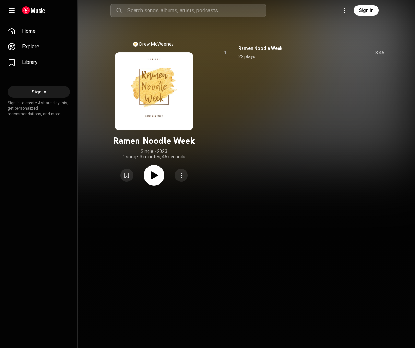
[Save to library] (127, 175)
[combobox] (196, 10)
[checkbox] (380, 52)
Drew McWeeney (156, 44)
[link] (39, 31)
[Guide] (12, 10)
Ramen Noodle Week (260, 48)
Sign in (366, 10)
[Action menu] (181, 175)
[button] (126, 175)
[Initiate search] (119, 10)
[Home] (33, 10)
